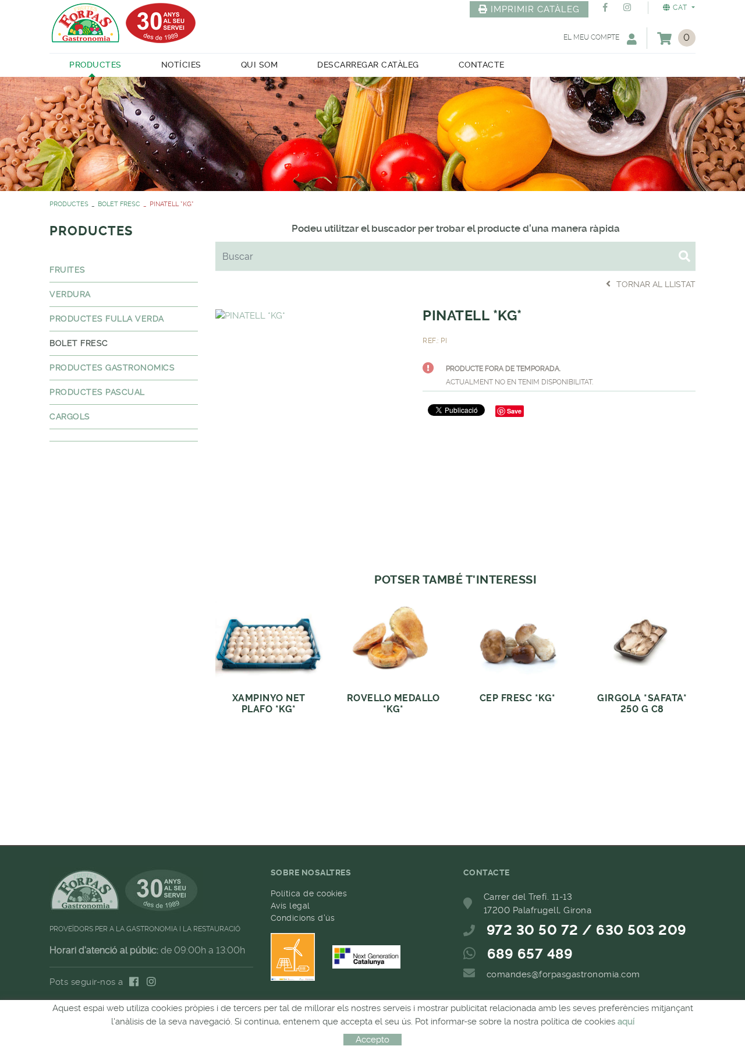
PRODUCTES (68, 204)
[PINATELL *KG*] (250, 314)
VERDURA (70, 294)
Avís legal (290, 905)
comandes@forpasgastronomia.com (563, 974)
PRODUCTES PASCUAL (97, 392)
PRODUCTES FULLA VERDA (106, 318)
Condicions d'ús (303, 918)
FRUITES (67, 269)
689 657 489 (530, 954)
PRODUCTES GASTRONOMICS (112, 367)
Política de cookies (309, 893)
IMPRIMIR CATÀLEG (535, 9)
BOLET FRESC (119, 204)
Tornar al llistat (656, 284)
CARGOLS (69, 416)
